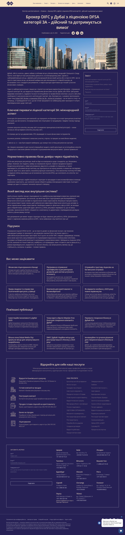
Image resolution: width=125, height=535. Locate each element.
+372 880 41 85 (61, 468)
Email (87, 108)
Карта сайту (68, 519)
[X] (107, 519)
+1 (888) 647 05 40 (102, 464)
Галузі (46, 3)
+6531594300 (80, 489)
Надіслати (100, 130)
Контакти (80, 3)
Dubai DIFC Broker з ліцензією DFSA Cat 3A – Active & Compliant (38, 98)
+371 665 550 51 (81, 479)
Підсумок (88, 92)
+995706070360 (81, 500)
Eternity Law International (30, 11)
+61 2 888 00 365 (61, 488)
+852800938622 (101, 489)
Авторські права (32, 519)
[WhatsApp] (118, 519)
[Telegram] (110, 519)
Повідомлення (89, 114)
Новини (88, 3)
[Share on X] (77, 33)
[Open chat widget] (121, 531)
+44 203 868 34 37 (102, 455)
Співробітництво (43, 519)
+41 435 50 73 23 (61, 457)
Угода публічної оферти (57, 519)
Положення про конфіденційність (16, 519)
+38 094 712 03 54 (82, 455)
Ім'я (86, 101)
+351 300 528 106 (61, 499)
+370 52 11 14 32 (81, 466)
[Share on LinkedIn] (81, 33)
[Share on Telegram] (73, 33)
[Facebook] (103, 519)
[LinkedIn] (114, 519)
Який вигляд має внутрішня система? (97, 89)
